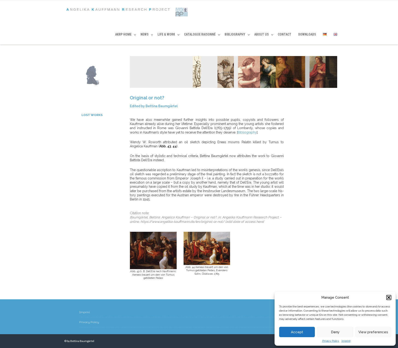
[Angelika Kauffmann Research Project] (128, 12)
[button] (388, 297)
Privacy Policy (330, 340)
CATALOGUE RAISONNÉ (200, 34)
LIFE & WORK (166, 34)
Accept (297, 332)
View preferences (373, 332)
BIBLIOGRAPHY (235, 34)
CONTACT (284, 34)
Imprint (346, 340)
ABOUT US (261, 34)
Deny (335, 332)
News (144, 34)
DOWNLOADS (307, 34)
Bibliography (247, 132)
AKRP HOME (123, 34)
